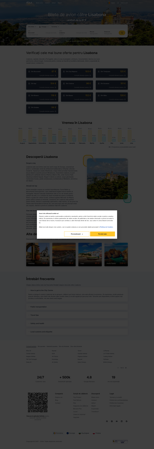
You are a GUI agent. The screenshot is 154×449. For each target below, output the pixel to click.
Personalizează (75, 234)
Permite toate (102, 234)
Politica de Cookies (106, 227)
